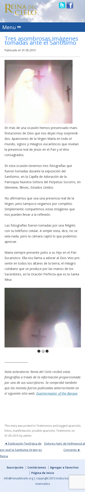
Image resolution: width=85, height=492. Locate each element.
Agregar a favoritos (64, 467)
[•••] (43, 317)
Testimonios (44, 426)
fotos (8, 431)
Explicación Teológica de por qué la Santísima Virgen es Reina (21, 449)
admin (27, 436)
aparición (74, 426)
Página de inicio (42, 473)
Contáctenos (36, 467)
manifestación (22, 431)
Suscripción (15, 467)
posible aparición (43, 431)
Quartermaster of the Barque (57, 393)
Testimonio (63, 431)
